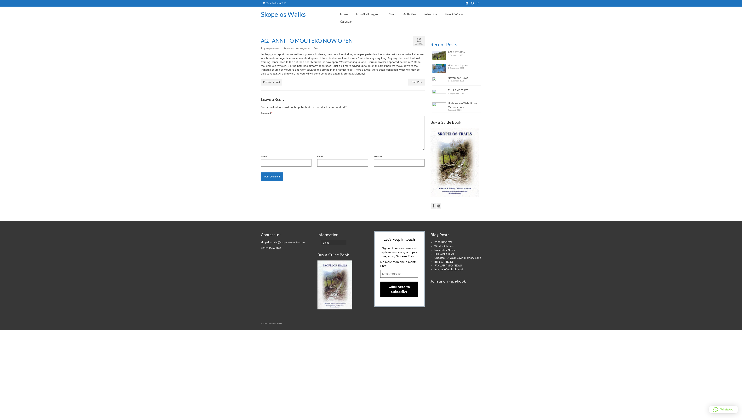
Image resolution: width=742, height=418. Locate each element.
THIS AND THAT (458, 90)
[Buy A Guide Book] (334, 284)
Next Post (416, 82)
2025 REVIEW (456, 52)
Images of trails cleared (448, 269)
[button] (723, 409)
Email (320, 156)
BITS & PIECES (443, 261)
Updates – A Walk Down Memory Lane (462, 105)
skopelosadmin (273, 48)
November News (458, 77)
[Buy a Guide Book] (455, 162)
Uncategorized (303, 48)
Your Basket (276, 3)
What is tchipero (458, 65)
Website (378, 156)
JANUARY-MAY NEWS (448, 265)
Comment (266, 113)
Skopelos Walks (283, 14)
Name (264, 156)
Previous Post (271, 82)
